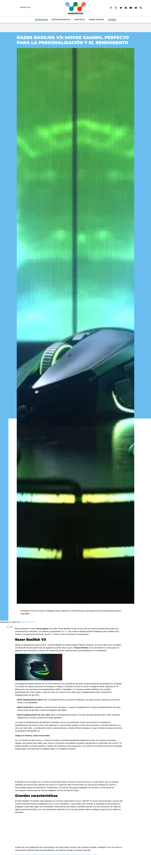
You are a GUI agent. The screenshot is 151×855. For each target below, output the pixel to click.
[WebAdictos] (75, 8)
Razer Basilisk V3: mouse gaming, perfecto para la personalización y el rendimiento (73, 40)
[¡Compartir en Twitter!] (11, 627)
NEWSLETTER (25, 7)
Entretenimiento (61, 19)
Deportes (79, 19)
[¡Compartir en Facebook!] (8, 627)
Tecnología (41, 19)
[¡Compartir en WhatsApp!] (14, 627)
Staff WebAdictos (28, 622)
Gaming (112, 19)
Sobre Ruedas (96, 19)
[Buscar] (140, 7)
